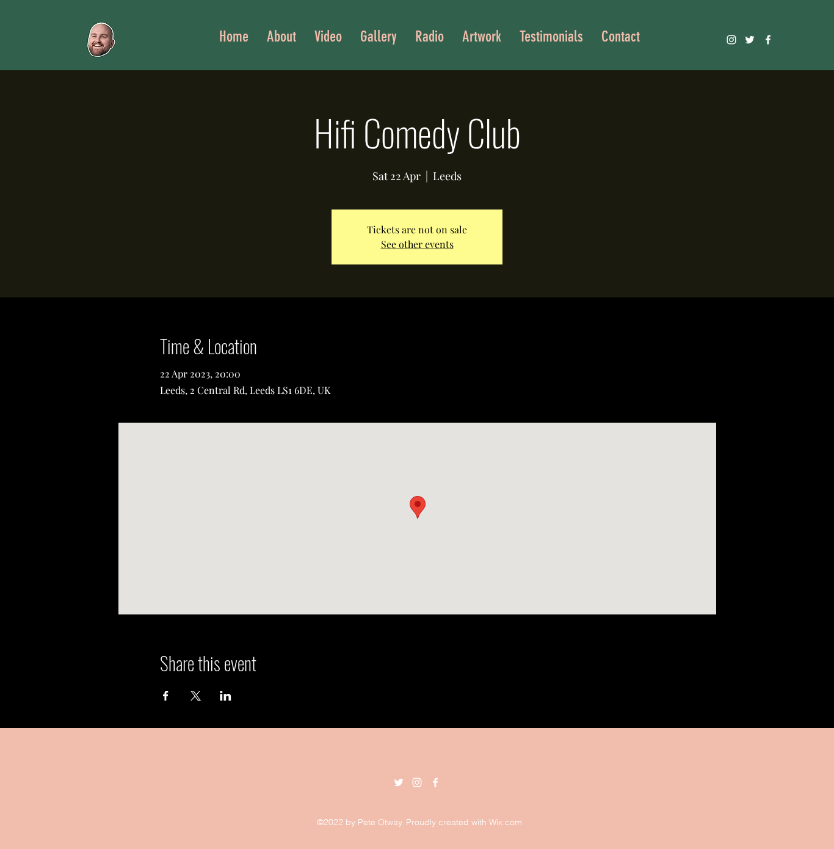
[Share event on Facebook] (166, 696)
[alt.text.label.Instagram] (731, 40)
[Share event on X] (195, 696)
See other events (417, 244)
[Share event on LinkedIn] (225, 696)
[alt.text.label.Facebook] (768, 40)
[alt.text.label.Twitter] (750, 40)
